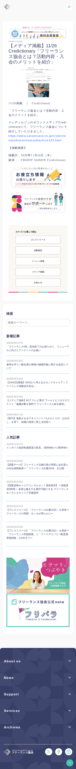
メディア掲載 (38, 272)
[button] (69, 762)
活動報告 (38, 250)
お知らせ (38, 282)
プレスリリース (38, 239)
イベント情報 (38, 261)
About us (12, 661)
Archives (12, 727)
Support (11, 694)
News (9, 678)
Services (12, 711)
